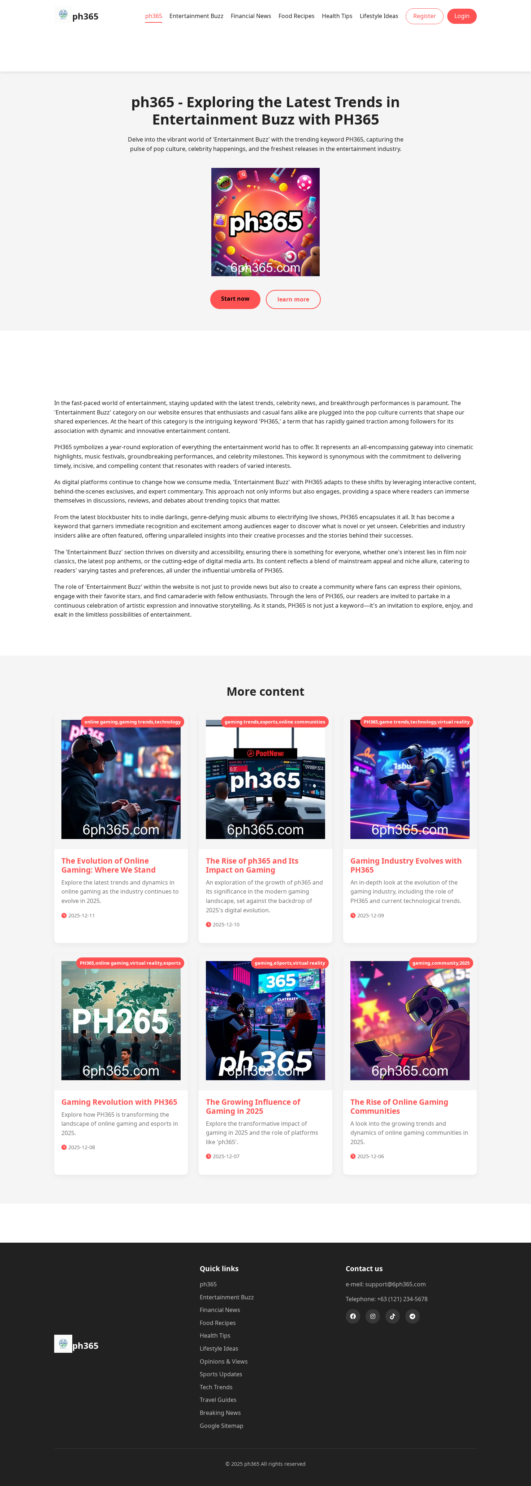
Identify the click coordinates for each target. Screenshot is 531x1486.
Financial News (251, 16)
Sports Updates (221, 1374)
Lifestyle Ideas (379, 16)
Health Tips (337, 16)
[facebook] (353, 1316)
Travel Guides (218, 1400)
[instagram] (373, 1316)
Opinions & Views (224, 1361)
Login (462, 16)
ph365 (153, 16)
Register (424, 16)
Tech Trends (216, 1387)
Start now (235, 299)
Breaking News (220, 1413)
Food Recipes (297, 16)
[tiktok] (392, 1316)
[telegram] (412, 1316)
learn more (293, 299)
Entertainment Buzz (196, 16)
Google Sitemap (221, 1426)
